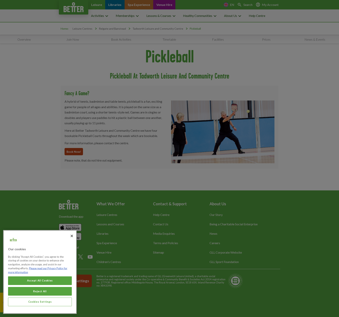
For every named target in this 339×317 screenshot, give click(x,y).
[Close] (71, 236)
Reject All (40, 291)
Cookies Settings (40, 301)
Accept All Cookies (40, 280)
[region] (40, 272)
